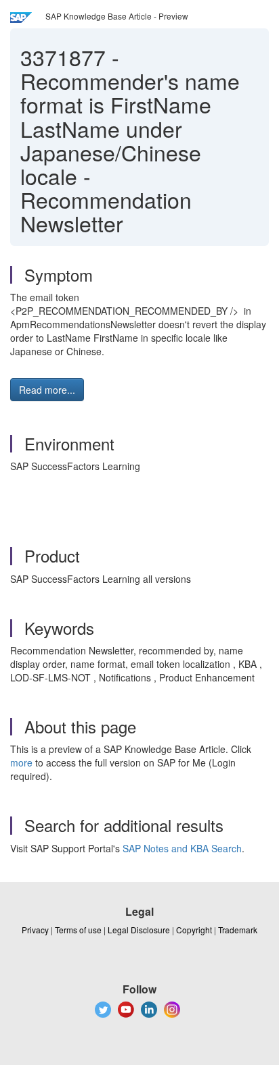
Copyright (194, 929)
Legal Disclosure (139, 929)
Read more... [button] (47, 389)
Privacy (35, 929)
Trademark (237, 929)
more (21, 762)
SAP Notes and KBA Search (182, 848)
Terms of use (78, 929)
